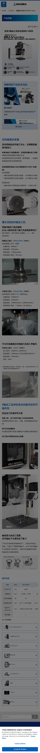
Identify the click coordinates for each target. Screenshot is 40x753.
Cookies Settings (19, 743)
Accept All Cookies (20, 749)
